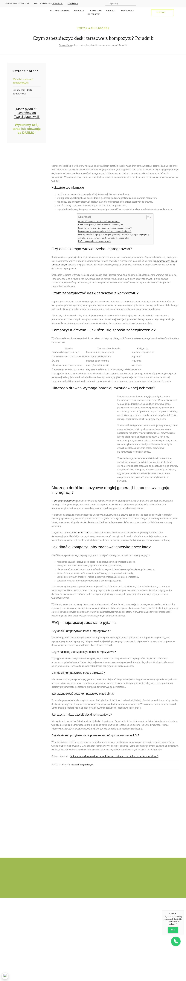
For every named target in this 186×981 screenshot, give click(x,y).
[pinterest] (167, 3)
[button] (176, 941)
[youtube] (175, 3)
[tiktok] (171, 3)
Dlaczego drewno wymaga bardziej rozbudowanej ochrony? (104, 231)
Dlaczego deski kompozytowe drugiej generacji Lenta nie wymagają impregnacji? (114, 234)
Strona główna (65, 45)
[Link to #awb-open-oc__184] (179, 12)
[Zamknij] (184, 910)
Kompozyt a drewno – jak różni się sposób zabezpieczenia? (104, 228)
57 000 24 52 (57, 3)
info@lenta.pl (73, 3)
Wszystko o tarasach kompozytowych (77, 765)
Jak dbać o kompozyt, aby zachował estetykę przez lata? (103, 238)
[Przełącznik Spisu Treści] (147, 217)
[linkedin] (180, 3)
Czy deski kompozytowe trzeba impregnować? (99, 221)
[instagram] (163, 3)
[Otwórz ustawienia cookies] (5, 976)
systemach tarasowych (65, 501)
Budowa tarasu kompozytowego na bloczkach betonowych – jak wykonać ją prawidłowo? (114, 756)
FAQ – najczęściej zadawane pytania (94, 241)
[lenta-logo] (16, 10)
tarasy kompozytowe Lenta (77, 532)
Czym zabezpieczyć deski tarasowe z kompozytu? (100, 224)
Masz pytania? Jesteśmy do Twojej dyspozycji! (27, 113)
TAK (173, 930)
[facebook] (158, 3)
